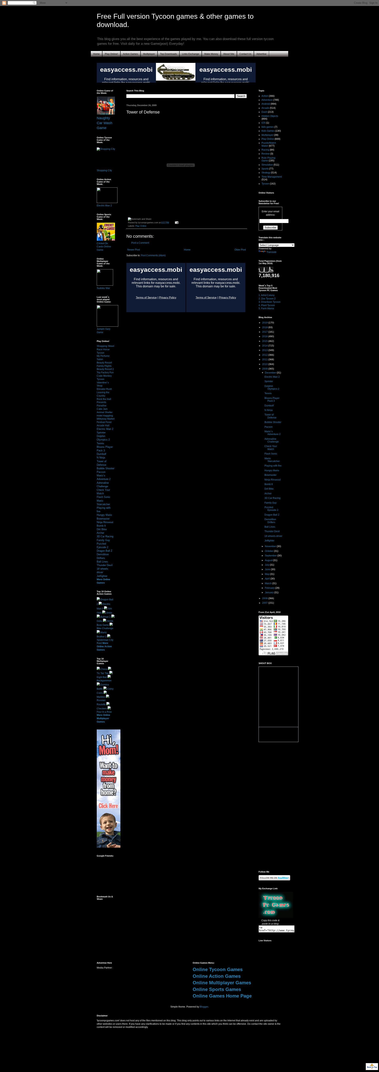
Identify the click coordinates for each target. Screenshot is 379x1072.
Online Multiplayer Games (222, 982)
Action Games (130, 54)
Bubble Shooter (105, 468)
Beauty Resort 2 (105, 369)
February (270, 588)
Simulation (267, 164)
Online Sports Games (217, 989)
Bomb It (101, 525)
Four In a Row (104, 712)
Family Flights (104, 366)
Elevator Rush (104, 389)
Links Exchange (190, 54)
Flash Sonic (103, 496)
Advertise (261, 54)
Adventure (267, 100)
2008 (265, 598)
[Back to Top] (372, 1067)
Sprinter (101, 432)
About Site (228, 54)
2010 (265, 364)
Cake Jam (102, 409)
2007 (265, 603)
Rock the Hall (104, 399)
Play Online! (111, 54)
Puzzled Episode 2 (271, 508)
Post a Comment (140, 242)
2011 (265, 359)
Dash (264, 112)
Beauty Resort (104, 362)
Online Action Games (217, 976)
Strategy (266, 172)
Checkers (102, 708)
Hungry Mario (104, 514)
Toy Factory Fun (105, 372)
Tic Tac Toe (103, 673)
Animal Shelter (105, 412)
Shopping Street (105, 346)
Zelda (109, 612)
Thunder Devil (105, 565)
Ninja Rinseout (105, 522)
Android (266, 103)
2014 (265, 345)
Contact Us (245, 54)
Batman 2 (105, 617)
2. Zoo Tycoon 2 (267, 298)
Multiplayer (149, 54)
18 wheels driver (273, 536)
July (267, 564)
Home (96, 54)
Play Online (140, 226)
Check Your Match (271, 447)
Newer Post (133, 249)
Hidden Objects (270, 116)
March (268, 583)
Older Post (240, 249)
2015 (265, 341)
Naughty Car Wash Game (104, 123)
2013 (265, 350)
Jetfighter (102, 576)
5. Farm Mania (266, 308)
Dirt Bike (102, 529)
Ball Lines (102, 561)
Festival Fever (104, 422)
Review (266, 153)
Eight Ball (102, 677)
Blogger (204, 1006)
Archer (100, 532)
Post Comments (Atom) (153, 255)
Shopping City (104, 170)
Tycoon (265, 183)
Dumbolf (101, 454)
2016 (265, 336)
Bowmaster (103, 518)
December (271, 372)
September (271, 555)
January (269, 592)
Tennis (100, 443)
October (269, 551)
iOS (263, 122)
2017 (265, 332)
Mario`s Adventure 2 (272, 433)
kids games (268, 127)
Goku (99, 621)
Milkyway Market (105, 418)
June (268, 569)
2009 (265, 368)
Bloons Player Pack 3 (272, 399)
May (267, 574)
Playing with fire (273, 465)
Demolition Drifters (270, 520)
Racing (265, 149)
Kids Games (268, 130)
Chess (103, 669)
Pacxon (101, 471)
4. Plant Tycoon (267, 305)
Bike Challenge (105, 628)
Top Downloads (168, 54)
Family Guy (103, 540)
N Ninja (101, 457)
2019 (265, 322)
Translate (271, 252)
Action (265, 96)
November (271, 546)
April (267, 578)
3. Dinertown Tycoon (269, 302)
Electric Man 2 (104, 205)
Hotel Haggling (105, 415)
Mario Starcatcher (272, 460)
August (269, 560)
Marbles (101, 697)
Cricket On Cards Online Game (104, 246)
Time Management (272, 176)
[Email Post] (176, 222)
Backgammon (104, 680)
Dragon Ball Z (104, 550)
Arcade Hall (103, 425)
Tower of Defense (271, 416)
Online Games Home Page (222, 995)
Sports (265, 168)
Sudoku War (103, 288)
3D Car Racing (105, 536)
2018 (265, 327)
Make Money (211, 54)
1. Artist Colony (267, 295)
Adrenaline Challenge (272, 440)
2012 (265, 355)
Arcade (265, 108)
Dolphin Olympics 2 (272, 387)
